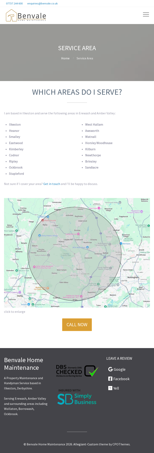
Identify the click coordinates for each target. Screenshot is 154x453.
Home (65, 58)
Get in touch (51, 184)
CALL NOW (77, 324)
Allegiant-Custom (85, 444)
